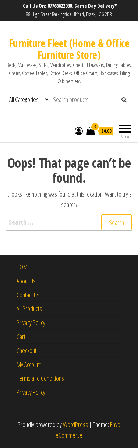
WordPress (75, 424)
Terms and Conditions (40, 378)
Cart (21, 336)
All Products (29, 308)
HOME (23, 266)
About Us (26, 280)
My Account (29, 364)
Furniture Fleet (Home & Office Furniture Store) (69, 49)
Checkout (26, 350)
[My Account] (79, 130)
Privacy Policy (31, 322)
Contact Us (28, 294)
